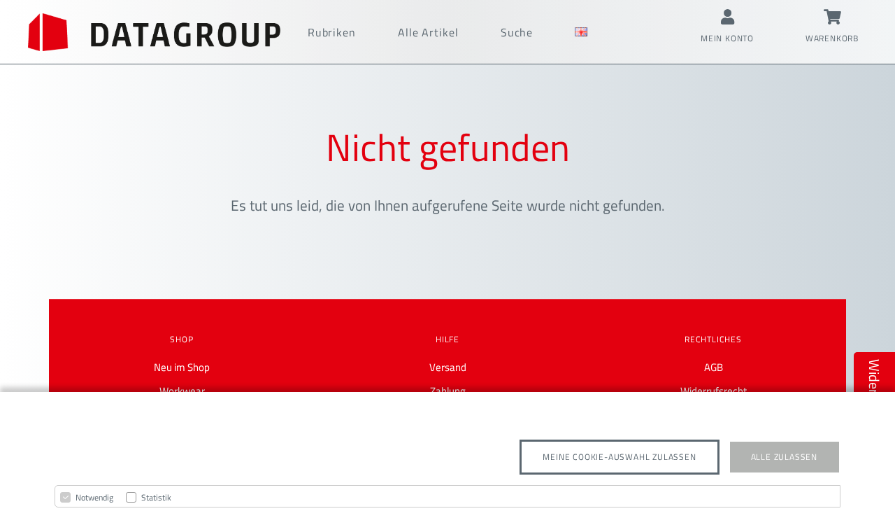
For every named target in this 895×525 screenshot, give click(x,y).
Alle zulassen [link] (784, 456)
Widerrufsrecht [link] (713, 391)
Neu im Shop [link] (182, 367)
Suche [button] (517, 32)
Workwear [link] (182, 391)
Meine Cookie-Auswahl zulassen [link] (619, 456)
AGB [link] (713, 367)
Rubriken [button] (332, 32)
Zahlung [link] (448, 391)
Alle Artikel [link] (428, 32)
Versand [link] (447, 367)
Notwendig (94, 497)
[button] (154, 32)
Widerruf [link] (874, 385)
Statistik (156, 497)
